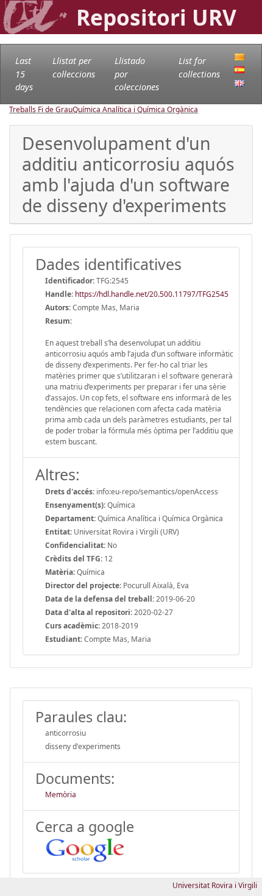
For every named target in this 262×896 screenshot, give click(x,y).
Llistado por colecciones (137, 74)
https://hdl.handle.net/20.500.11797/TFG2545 (151, 294)
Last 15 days (24, 74)
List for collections (199, 67)
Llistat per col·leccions (73, 67)
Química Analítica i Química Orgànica (135, 109)
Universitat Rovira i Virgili (214, 885)
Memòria (60, 794)
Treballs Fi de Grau (41, 109)
